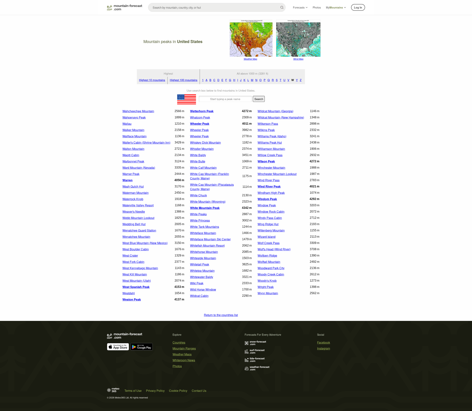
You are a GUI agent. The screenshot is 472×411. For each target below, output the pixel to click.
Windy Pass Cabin (270, 218)
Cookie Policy (178, 390)
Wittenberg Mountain (271, 230)
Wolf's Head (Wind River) (274, 249)
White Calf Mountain (203, 167)
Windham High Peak (271, 193)
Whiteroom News (184, 360)
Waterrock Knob (132, 199)
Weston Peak (131, 299)
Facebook (323, 342)
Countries (179, 342)
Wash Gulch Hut (133, 186)
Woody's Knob (267, 280)
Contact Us (199, 390)
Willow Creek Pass (270, 155)
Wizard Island (266, 236)
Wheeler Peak (199, 123)
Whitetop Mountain (202, 270)
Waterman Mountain (135, 193)
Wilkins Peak (266, 130)
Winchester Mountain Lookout (277, 174)
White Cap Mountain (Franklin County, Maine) (209, 176)
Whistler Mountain (202, 149)
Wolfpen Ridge (267, 255)
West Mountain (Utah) (136, 280)
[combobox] (217, 7)
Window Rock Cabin (271, 211)
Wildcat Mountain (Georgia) (275, 111)
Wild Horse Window (203, 289)
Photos (317, 7)
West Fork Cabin (133, 262)
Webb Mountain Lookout (138, 218)
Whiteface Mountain (203, 233)
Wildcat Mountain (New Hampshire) (281, 117)
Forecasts (299, 7)
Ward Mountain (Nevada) (138, 167)
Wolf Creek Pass (269, 243)
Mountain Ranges (184, 348)
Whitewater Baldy (201, 277)
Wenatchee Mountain (136, 236)
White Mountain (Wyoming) (207, 201)
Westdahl (128, 293)
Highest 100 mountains (183, 80)
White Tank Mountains (204, 227)
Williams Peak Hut (270, 142)
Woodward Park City (271, 268)
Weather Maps (182, 354)
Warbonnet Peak (133, 161)
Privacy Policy (155, 390)
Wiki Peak (196, 283)
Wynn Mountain (268, 293)
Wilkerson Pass (268, 123)
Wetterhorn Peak (202, 111)
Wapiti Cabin (130, 155)
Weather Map (250, 58)
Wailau (126, 123)
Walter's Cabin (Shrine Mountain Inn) (146, 142)
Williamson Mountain (271, 149)
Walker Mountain (133, 130)
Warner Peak (130, 174)
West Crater (130, 255)
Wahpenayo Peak (134, 117)
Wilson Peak (266, 161)
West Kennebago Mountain (140, 268)
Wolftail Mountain (269, 262)
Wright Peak (266, 287)
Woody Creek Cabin (271, 274)
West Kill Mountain (134, 274)
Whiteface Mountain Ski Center (210, 239)
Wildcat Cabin (199, 296)
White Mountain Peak (205, 208)
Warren (127, 180)
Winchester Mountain (271, 167)
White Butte (197, 161)
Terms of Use (133, 390)
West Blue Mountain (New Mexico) (145, 243)
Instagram (323, 348)
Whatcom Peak (200, 117)
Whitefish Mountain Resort (207, 245)
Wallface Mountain (134, 136)
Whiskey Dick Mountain (205, 142)
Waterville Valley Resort (138, 205)
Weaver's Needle (133, 211)
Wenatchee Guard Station (139, 230)
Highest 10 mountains (152, 80)
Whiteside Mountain (203, 258)
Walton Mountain (133, 149)
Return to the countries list (221, 315)
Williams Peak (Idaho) (272, 136)
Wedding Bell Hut (133, 224)
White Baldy (198, 155)
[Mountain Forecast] (124, 7)
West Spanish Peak (136, 287)
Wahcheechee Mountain (138, 111)
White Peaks (198, 214)
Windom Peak (267, 199)
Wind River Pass (269, 180)
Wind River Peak (269, 186)
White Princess (200, 220)
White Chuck (198, 195)
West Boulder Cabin (135, 249)
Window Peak (267, 205)
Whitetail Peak (199, 264)
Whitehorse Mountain (204, 252)
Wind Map (298, 58)
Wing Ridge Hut (268, 224)
